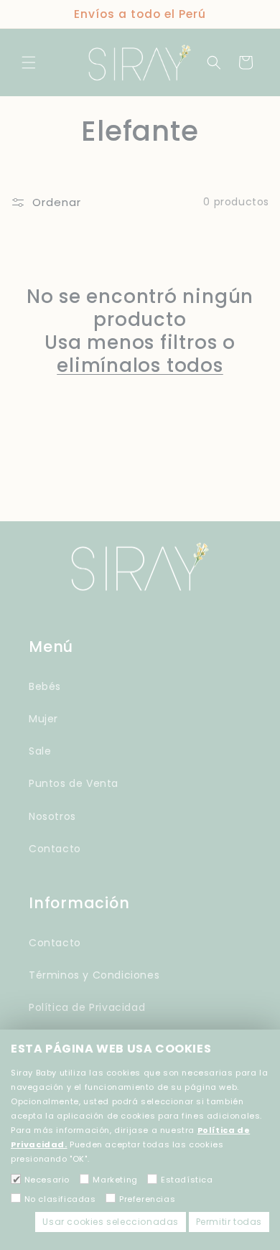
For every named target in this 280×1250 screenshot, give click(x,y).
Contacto (55, 848)
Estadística (187, 1179)
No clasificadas (60, 1199)
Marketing (115, 1179)
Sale (40, 751)
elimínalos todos (140, 365)
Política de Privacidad (87, 1007)
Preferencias (147, 1199)
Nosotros (52, 816)
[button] (29, 62)
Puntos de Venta (73, 783)
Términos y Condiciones (94, 975)
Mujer (43, 719)
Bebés (45, 686)
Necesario (47, 1179)
